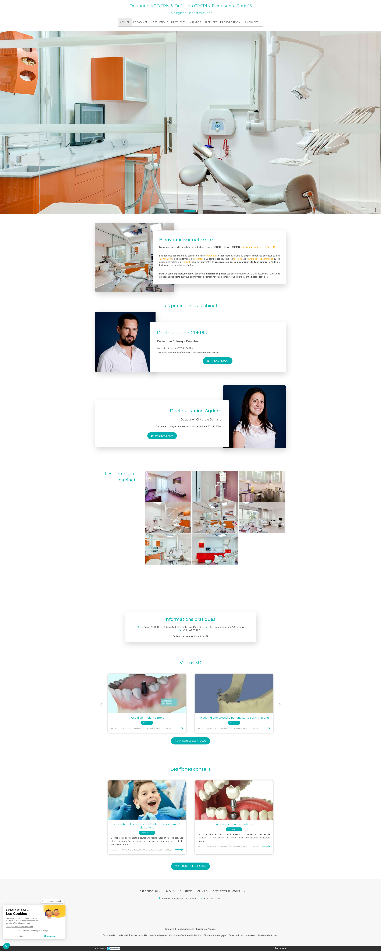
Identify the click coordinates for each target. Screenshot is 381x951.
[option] (190, 122)
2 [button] (192, 211)
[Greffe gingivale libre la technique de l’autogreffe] (147, 693)
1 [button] (184, 211)
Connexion (280, 948)
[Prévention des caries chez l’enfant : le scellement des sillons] (147, 800)
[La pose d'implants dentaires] (234, 800)
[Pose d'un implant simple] (234, 693)
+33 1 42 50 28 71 (192, 630)
